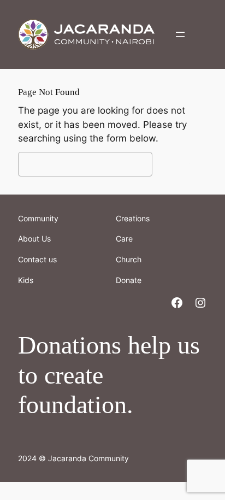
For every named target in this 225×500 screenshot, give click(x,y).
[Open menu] (180, 34)
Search (182, 163)
